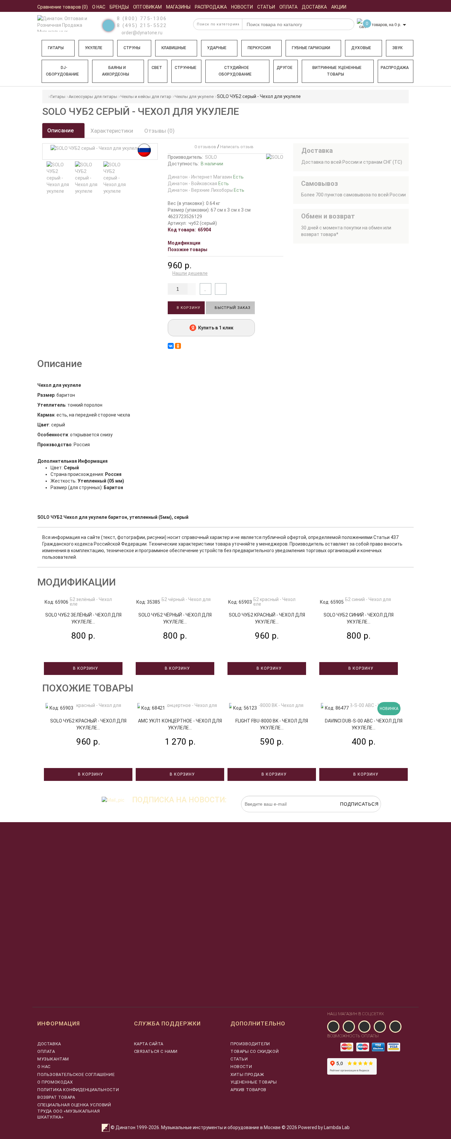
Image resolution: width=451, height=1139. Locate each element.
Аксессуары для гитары (93, 96)
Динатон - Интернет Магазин (206, 177)
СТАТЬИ (239, 1058)
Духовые (361, 48)
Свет (157, 67)
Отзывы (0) (159, 130)
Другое (285, 67)
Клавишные (173, 48)
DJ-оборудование (62, 71)
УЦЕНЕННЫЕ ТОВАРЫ (253, 1082)
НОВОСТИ (241, 1066)
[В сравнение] (220, 289)
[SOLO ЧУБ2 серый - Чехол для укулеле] (59, 178)
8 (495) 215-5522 (142, 25)
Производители (250, 1043)
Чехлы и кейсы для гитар (146, 96)
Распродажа (395, 67)
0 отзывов (204, 146)
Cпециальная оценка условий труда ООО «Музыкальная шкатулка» (74, 1110)
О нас (44, 1066)
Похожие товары (187, 249)
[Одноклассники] (178, 346)
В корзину (187, 308)
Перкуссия (259, 48)
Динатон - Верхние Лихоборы (206, 190)
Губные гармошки (311, 48)
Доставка (49, 1043)
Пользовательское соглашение (76, 1074)
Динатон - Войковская (198, 183)
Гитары (56, 48)
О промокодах (55, 1082)
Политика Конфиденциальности (78, 1089)
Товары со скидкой (254, 1051)
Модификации (184, 243)
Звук (397, 48)
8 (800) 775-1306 (142, 18)
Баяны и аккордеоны (115, 71)
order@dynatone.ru (141, 32)
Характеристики (111, 130)
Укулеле (93, 48)
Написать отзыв (237, 146)
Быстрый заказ (232, 308)
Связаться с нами (156, 1051)
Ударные (216, 48)
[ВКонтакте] (171, 346)
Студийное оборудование (235, 71)
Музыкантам (53, 1058)
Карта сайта (149, 1043)
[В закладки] (205, 289)
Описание (61, 130)
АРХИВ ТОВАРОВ (248, 1089)
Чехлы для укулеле (194, 96)
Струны (131, 48)
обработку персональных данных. (350, 815)
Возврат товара (56, 1097)
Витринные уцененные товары (337, 71)
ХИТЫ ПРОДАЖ (247, 1074)
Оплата (46, 1051)
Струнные (185, 67)
